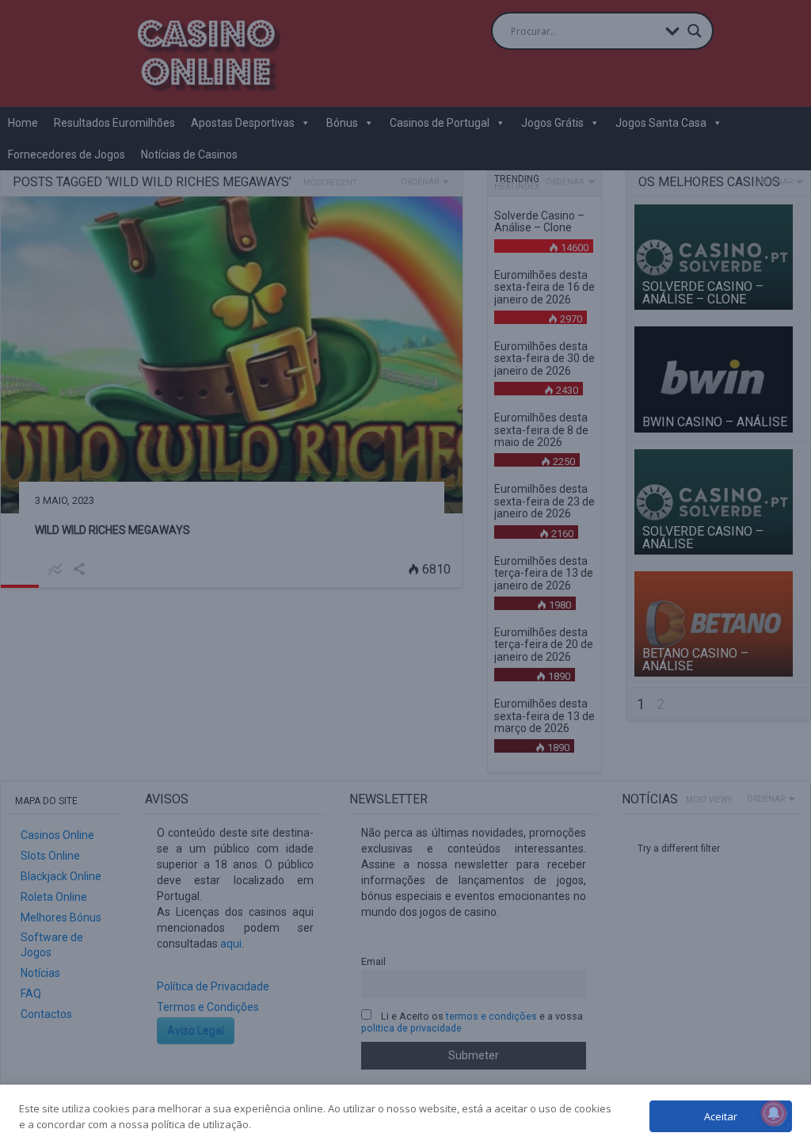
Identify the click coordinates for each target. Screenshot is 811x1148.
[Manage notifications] (773, 1113)
